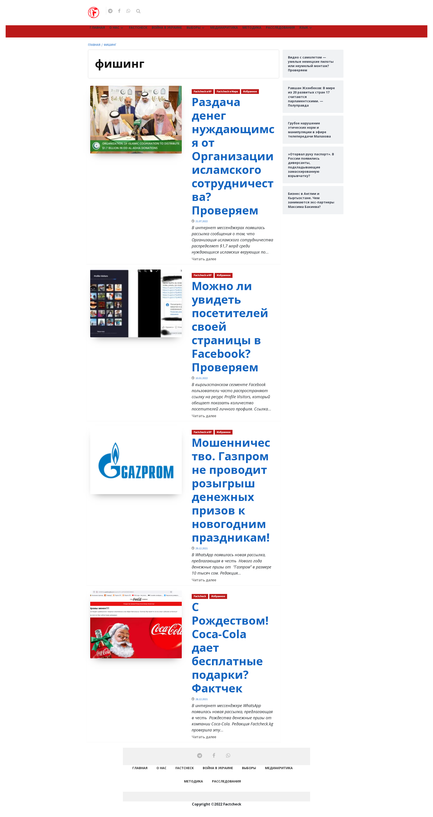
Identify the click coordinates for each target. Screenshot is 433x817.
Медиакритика (224, 27)
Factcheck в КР (203, 91)
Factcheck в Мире (227, 91)
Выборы (193, 27)
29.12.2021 (202, 548)
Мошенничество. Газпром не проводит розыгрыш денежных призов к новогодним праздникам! (231, 490)
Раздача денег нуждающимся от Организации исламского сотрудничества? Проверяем (233, 156)
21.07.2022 (202, 221)
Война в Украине (167, 27)
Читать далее (204, 259)
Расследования (280, 27)
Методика (251, 27)
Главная (97, 27)
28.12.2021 (202, 699)
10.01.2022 (202, 378)
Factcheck (138, 27)
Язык (303, 27)
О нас (114, 27)
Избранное (250, 91)
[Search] (138, 11)
